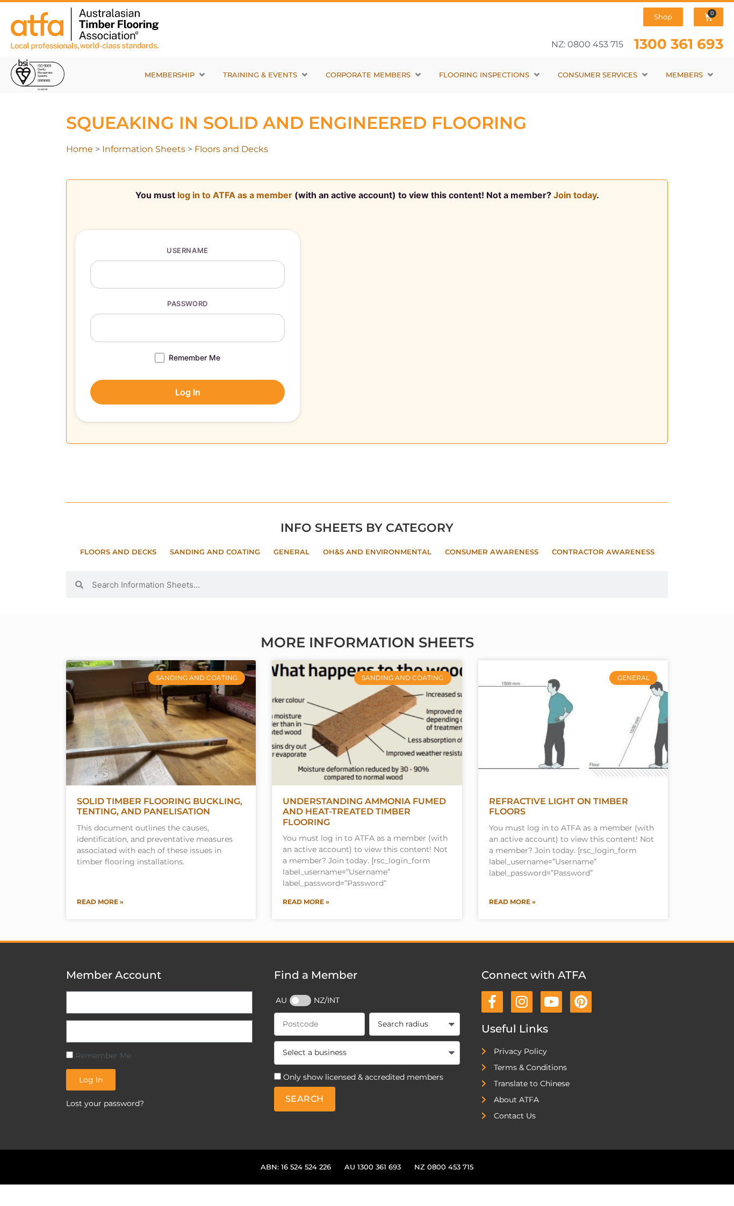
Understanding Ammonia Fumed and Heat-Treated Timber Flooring (364, 811)
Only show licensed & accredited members (363, 1077)
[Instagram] (521, 1002)
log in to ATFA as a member (234, 195)
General (292, 552)
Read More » (100, 902)
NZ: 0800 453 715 (587, 44)
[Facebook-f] (492, 1002)
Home (79, 149)
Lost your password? (105, 1103)
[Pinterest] (581, 1002)
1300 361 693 (678, 43)
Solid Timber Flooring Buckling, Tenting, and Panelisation (159, 806)
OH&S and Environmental (377, 552)
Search (304, 1099)
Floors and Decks (231, 149)
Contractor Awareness (603, 552)
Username (187, 250)
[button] (175, 75)
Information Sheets (143, 149)
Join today (574, 195)
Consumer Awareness (491, 552)
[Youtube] (551, 1002)
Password (187, 303)
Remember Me (194, 357)
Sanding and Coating (215, 552)
